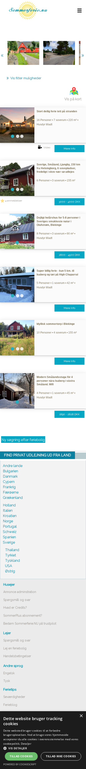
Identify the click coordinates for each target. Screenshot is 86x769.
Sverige (9, 542)
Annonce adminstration (19, 592)
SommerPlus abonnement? (22, 615)
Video (46, 147)
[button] (43, 748)
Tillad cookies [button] (21, 756)
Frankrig (9, 487)
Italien (8, 510)
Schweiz (10, 532)
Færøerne (11, 492)
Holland (9, 505)
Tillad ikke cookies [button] (61, 756)
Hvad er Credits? (15, 607)
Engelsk (9, 673)
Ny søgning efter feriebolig (23, 440)
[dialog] (43, 740)
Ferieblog (10, 705)
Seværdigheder (14, 697)
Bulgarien (10, 471)
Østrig (10, 571)
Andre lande (12, 466)
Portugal (10, 526)
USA (8, 566)
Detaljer (26, 744)
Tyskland (12, 560)
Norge (8, 521)
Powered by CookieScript (19, 764)
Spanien (9, 537)
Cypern (9, 482)
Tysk (6, 681)
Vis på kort (73, 99)
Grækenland (13, 498)
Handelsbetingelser (17, 656)
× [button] (81, 716)
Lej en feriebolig (14, 648)
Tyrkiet (10, 555)
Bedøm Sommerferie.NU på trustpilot (29, 623)
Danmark (10, 476)
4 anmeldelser (13, 200)
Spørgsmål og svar (16, 600)
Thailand (12, 550)
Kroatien (10, 516)
